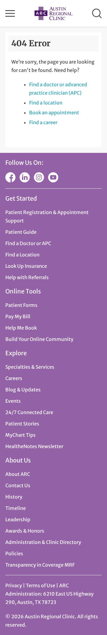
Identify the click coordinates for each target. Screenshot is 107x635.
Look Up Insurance (26, 266)
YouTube (53, 177)
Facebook (10, 177)
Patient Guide (21, 232)
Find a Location (22, 255)
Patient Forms (21, 305)
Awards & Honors (24, 531)
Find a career (43, 122)
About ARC (17, 474)
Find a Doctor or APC (28, 243)
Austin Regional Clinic (53, 13)
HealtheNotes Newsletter (34, 446)
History (13, 497)
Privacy (13, 585)
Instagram (39, 177)
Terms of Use (41, 585)
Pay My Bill (17, 316)
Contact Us (17, 485)
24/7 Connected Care (29, 412)
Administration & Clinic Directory (43, 542)
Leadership (17, 519)
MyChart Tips (20, 435)
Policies (14, 553)
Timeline (15, 508)
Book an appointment (54, 113)
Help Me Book (21, 328)
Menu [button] (10, 13)
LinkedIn (25, 177)
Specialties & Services (29, 367)
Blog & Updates (23, 390)
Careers (13, 378)
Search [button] (97, 13)
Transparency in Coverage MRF (40, 565)
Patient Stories (22, 424)
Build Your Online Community (39, 339)
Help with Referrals (27, 277)
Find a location (45, 103)
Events (13, 401)
